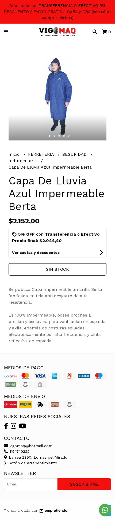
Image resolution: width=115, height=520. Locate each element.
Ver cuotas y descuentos (36, 252)
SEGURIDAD (75, 154)
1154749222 (18, 451)
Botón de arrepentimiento (32, 463)
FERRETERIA (41, 154)
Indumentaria (23, 160)
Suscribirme (84, 484)
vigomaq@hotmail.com (30, 446)
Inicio (15, 154)
